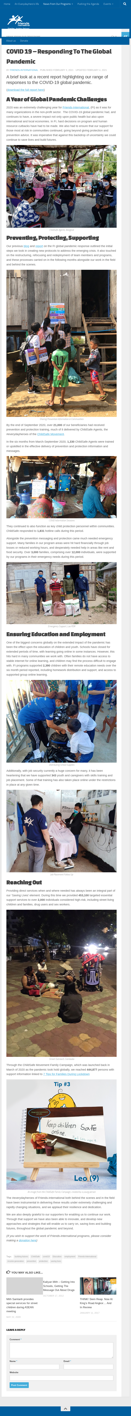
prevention (31, 1261)
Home (7, 3)
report (39, 246)
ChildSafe (35, 1256)
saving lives (56, 1261)
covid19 (46, 1256)
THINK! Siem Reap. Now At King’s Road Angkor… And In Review (96, 1303)
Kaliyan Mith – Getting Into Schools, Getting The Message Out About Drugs (59, 1286)
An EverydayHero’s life (27, 3)
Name (13, 1361)
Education (57, 1256)
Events (107, 3)
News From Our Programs (57, 3)
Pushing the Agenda (88, 3)
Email (67, 1361)
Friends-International (24, 70)
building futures (21, 1256)
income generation (16, 1261)
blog (26, 246)
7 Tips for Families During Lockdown (66, 1074)
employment (70, 1256)
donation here (27, 1240)
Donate (24, 40)
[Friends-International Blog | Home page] (18, 22)
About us (11, 40)
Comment (15, 1339)
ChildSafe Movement (50, 434)
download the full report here (25, 89)
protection (43, 1261)
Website (14, 1372)
